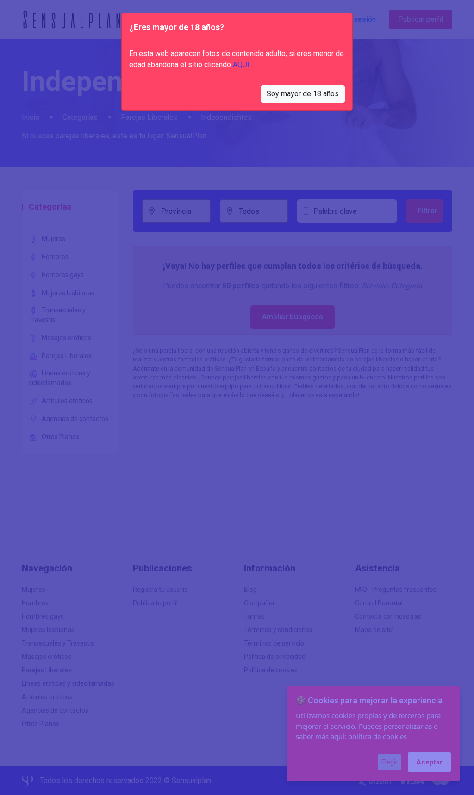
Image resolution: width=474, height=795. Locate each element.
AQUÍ (241, 64)
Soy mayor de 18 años (303, 93)
